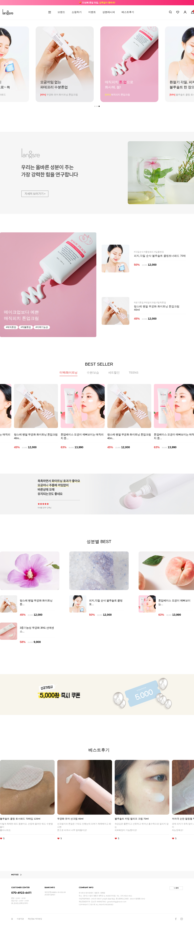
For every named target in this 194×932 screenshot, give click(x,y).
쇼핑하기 (77, 12)
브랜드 (61, 12)
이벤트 (92, 12)
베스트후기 (128, 12)
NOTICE (14, 875)
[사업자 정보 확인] (108, 899)
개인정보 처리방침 (35, 919)
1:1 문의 (176, 888)
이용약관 (20, 919)
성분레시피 (108, 12)
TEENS (133, 372)
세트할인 (114, 372)
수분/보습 (93, 372)
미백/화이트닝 (68, 372)
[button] (94, 106)
